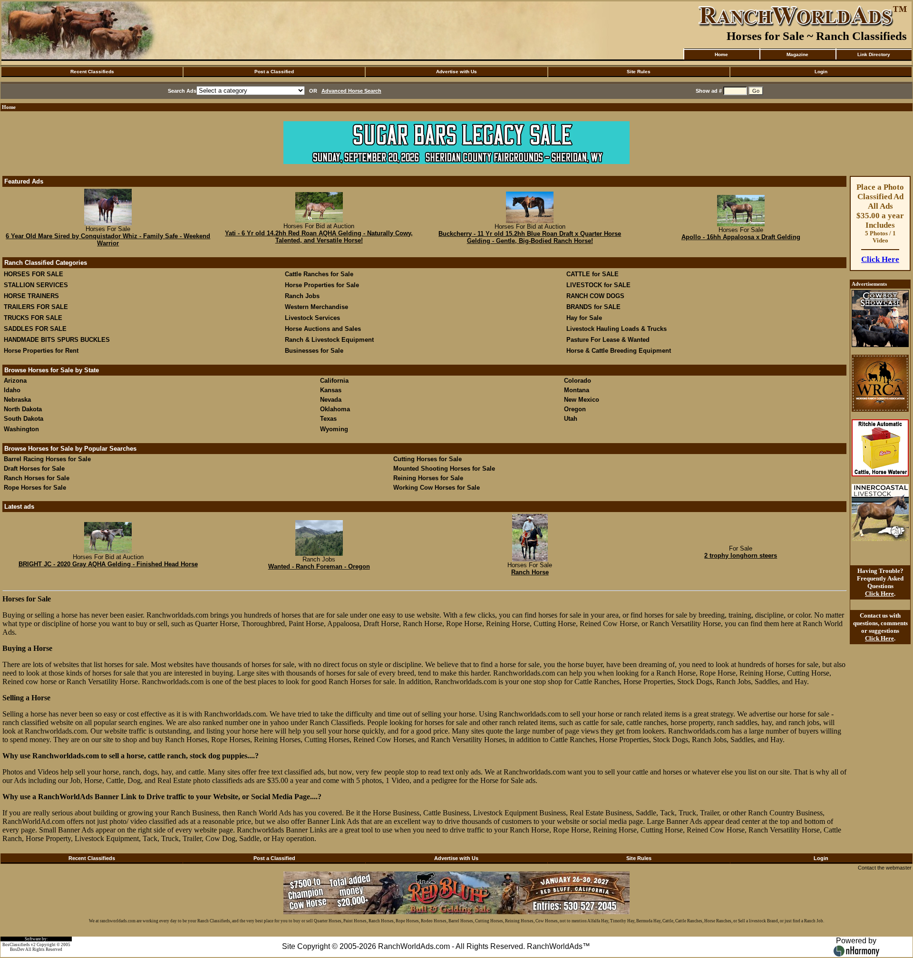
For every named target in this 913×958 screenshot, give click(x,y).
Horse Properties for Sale (322, 285)
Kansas (330, 390)
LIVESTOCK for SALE (598, 285)
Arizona (15, 380)
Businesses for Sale (314, 350)
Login (821, 71)
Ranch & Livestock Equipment (329, 339)
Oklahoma (335, 409)
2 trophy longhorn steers (740, 555)
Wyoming (334, 429)
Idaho (12, 390)
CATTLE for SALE (592, 274)
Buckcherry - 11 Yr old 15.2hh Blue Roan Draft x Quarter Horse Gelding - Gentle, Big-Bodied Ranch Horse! (529, 237)
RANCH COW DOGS (595, 296)
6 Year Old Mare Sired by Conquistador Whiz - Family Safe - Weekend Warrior (108, 239)
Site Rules (639, 71)
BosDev (17, 949)
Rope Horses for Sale (35, 487)
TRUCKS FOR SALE (33, 317)
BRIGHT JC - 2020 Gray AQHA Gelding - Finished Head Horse (108, 564)
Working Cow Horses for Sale (436, 487)
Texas (328, 418)
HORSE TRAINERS (31, 296)
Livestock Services (312, 317)
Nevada (330, 399)
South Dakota (23, 418)
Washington (21, 429)
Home (721, 54)
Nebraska (17, 399)
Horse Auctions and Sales (323, 328)
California (334, 380)
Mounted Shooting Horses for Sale (444, 468)
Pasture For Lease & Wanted (608, 339)
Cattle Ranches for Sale (319, 274)
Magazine (797, 54)
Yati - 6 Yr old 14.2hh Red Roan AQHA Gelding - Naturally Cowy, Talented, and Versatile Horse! (319, 237)
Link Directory (873, 54)
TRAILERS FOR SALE (36, 306)
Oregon (575, 409)
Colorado (577, 380)
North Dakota (23, 409)
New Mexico (581, 399)
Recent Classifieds (92, 71)
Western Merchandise (316, 306)
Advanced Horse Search (351, 91)
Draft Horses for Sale (34, 468)
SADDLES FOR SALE (35, 328)
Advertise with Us (456, 71)
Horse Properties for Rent (41, 350)
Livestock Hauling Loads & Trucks (616, 328)
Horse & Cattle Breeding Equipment (618, 350)
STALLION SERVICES (36, 285)
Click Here (880, 259)
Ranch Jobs (302, 296)
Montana (576, 390)
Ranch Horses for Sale (36, 478)
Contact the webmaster (885, 868)
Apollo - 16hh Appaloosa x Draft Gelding (740, 237)
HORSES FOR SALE (33, 274)
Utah (570, 418)
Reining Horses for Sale (428, 478)
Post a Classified (274, 71)
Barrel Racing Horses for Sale (47, 459)
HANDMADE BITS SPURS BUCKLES (57, 339)
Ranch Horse (530, 572)
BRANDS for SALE (593, 306)
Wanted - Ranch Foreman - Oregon (319, 566)
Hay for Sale (585, 317)
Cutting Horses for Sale (427, 459)
